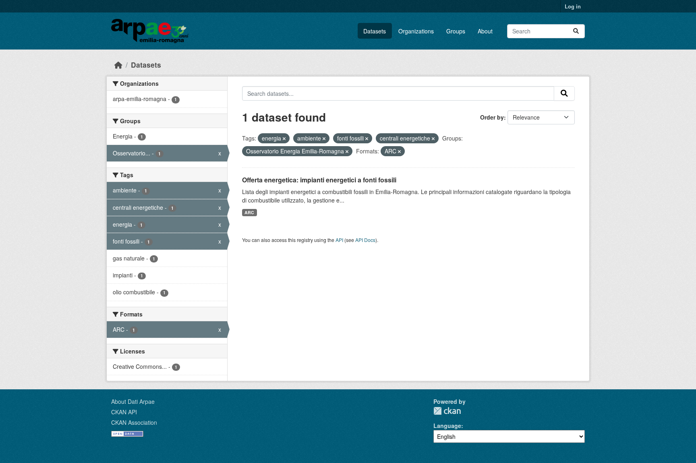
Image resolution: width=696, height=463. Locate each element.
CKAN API (124, 412)
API (339, 239)
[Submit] (576, 31)
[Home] (118, 65)
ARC (249, 212)
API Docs (365, 239)
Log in (573, 6)
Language (447, 426)
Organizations (416, 31)
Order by (492, 117)
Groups (455, 31)
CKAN (447, 411)
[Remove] (284, 138)
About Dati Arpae (133, 401)
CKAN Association (134, 422)
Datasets (374, 31)
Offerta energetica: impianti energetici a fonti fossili (319, 179)
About (485, 31)
